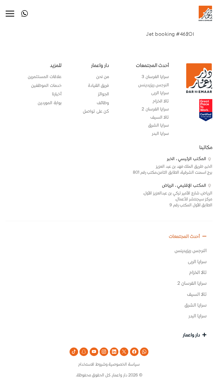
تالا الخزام (198, 273)
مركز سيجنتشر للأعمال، (193, 199)
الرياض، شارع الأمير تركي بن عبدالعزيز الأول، (177, 193)
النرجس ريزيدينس (191, 251)
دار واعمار (191, 335)
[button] (109, 236)
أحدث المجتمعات (184, 237)
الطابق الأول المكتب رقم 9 (190, 205)
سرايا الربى (197, 262)
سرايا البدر (197, 316)
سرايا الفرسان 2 (192, 283)
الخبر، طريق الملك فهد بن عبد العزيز (184, 167)
